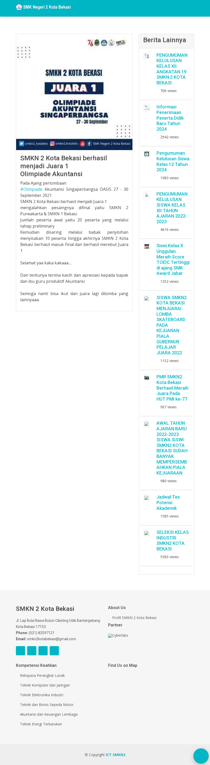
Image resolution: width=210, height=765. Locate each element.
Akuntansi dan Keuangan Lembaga (49, 714)
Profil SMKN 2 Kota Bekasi (134, 618)
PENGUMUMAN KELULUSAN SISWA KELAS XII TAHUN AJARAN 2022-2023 (171, 207)
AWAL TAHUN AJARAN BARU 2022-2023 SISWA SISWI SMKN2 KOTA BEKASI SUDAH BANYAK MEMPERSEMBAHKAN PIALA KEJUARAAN (171, 447)
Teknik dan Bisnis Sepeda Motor (47, 704)
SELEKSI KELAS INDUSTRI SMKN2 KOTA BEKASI (172, 541)
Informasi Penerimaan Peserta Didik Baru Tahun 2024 (170, 117)
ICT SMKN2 (115, 754)
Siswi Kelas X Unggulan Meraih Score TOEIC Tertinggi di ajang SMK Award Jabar (173, 259)
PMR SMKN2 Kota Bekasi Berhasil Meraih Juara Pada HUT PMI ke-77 (172, 387)
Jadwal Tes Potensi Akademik (168, 502)
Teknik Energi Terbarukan (41, 724)
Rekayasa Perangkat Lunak (42, 675)
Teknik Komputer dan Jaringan (45, 685)
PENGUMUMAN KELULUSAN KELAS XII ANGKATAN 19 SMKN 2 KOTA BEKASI (171, 68)
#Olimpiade (31, 189)
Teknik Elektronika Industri (41, 695)
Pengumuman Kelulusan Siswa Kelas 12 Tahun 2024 (173, 161)
